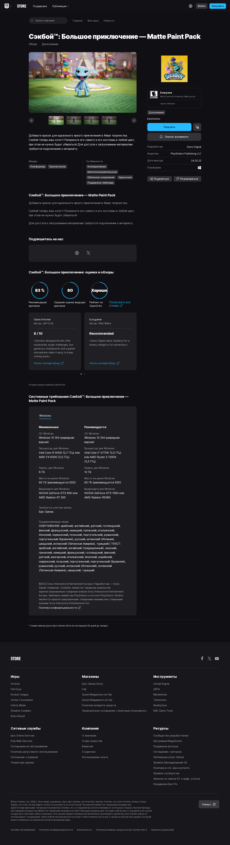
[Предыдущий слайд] (31, 120)
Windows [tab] (45, 415)
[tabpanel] (83, 459)
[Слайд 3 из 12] (91, 120)
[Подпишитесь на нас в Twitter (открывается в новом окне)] (88, 253)
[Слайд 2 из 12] (73, 120)
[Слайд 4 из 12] (109, 120)
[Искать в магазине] (32, 20)
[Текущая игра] (56, 120)
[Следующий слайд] (134, 120)
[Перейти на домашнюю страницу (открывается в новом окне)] (77, 253)
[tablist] (83, 415)
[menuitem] (77, 20)
